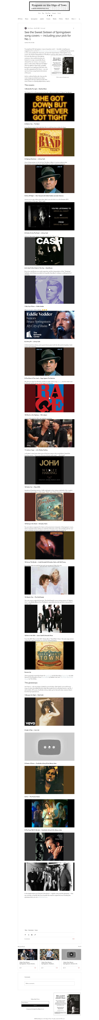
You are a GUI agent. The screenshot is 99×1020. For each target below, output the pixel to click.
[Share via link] (35, 934)
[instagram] (51, 15)
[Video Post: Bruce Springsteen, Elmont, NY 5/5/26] (71, 954)
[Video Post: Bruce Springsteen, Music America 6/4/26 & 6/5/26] (27, 954)
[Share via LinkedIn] (31, 934)
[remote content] (49, 913)
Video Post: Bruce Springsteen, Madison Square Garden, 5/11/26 (48, 963)
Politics (61, 19)
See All (79, 946)
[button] (79, 18)
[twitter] (49, 15)
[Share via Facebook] (25, 934)
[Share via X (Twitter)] (28, 934)
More (73, 19)
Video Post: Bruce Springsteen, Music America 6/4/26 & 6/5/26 (27, 963)
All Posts (20, 19)
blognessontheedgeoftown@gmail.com (35, 1009)
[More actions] (73, 28)
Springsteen (34, 19)
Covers (48, 19)
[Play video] (49, 107)
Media (54, 19)
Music (26, 19)
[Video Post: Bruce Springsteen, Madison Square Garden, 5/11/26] (49, 954)
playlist (42, 19)
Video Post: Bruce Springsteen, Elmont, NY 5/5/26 (70, 963)
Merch (67, 19)
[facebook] (47, 15)
